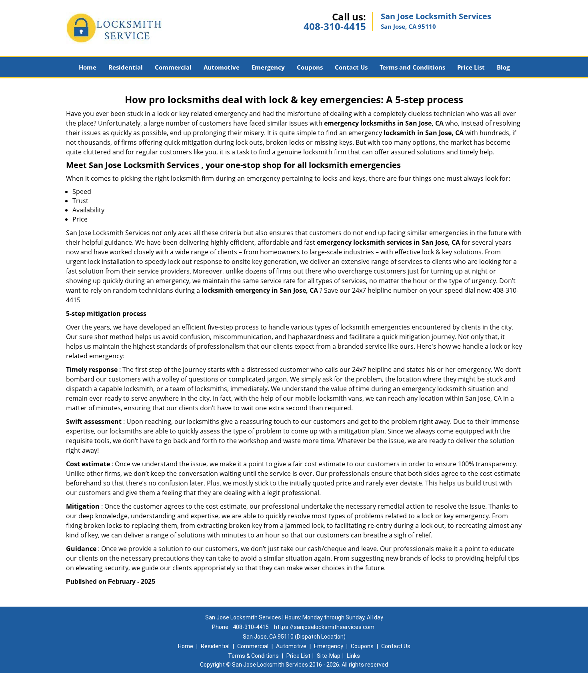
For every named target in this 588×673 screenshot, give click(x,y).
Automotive (222, 67)
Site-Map (328, 656)
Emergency (268, 67)
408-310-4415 (335, 26)
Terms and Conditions (412, 67)
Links (353, 656)
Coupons (310, 67)
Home (87, 67)
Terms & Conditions (253, 656)
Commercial (173, 67)
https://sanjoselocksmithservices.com (324, 627)
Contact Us (351, 67)
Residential (125, 67)
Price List (471, 67)
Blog (503, 67)
